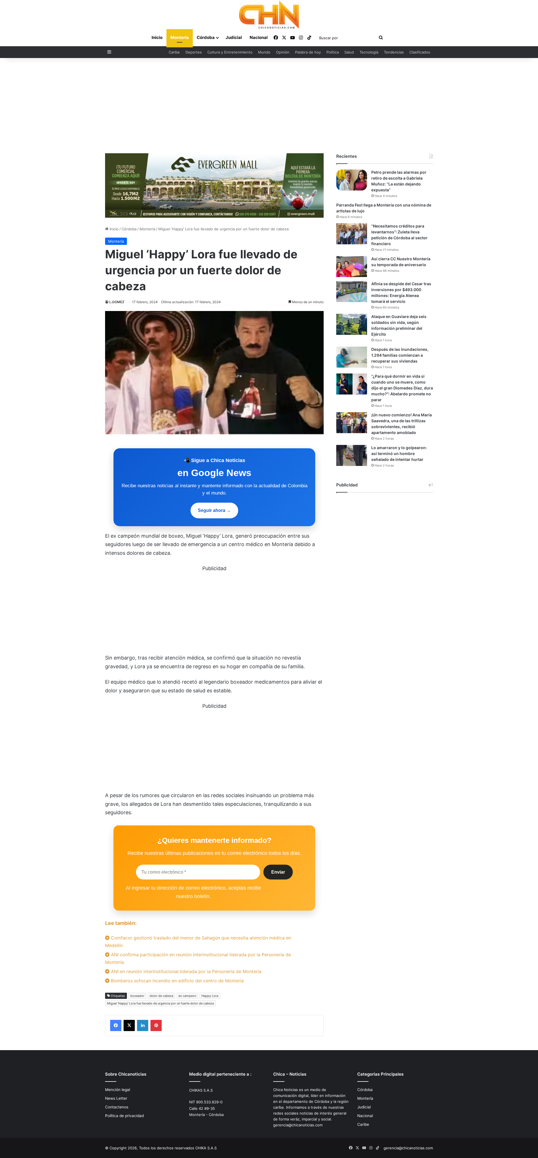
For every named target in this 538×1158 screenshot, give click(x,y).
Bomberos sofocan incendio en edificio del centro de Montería (177, 980)
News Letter (116, 1098)
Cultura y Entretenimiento (229, 52)
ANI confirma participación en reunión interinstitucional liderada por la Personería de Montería (198, 958)
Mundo (264, 52)
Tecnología (369, 52)
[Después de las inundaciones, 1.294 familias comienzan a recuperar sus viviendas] (351, 357)
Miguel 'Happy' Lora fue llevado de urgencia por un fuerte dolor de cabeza (160, 1003)
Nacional (259, 37)
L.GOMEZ (116, 302)
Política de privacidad (124, 1115)
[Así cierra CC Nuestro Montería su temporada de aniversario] (351, 266)
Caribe (174, 52)
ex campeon (187, 996)
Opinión (282, 52)
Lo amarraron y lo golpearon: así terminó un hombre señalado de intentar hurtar (399, 453)
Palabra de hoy (308, 52)
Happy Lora (209, 996)
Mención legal (117, 1089)
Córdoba (206, 37)
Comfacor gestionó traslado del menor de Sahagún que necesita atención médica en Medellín (198, 941)
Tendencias (394, 52)
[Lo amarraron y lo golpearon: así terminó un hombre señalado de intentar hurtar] (351, 455)
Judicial (234, 37)
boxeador (137, 996)
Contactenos (116, 1107)
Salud (349, 52)
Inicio (157, 37)
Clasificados (419, 52)
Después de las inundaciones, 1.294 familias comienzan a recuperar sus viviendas (399, 355)
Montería (179, 37)
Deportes (193, 52)
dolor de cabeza (161, 996)
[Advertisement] (269, 105)
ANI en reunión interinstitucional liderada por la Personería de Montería (185, 971)
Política (332, 52)
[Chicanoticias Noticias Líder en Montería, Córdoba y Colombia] (269, 15)
